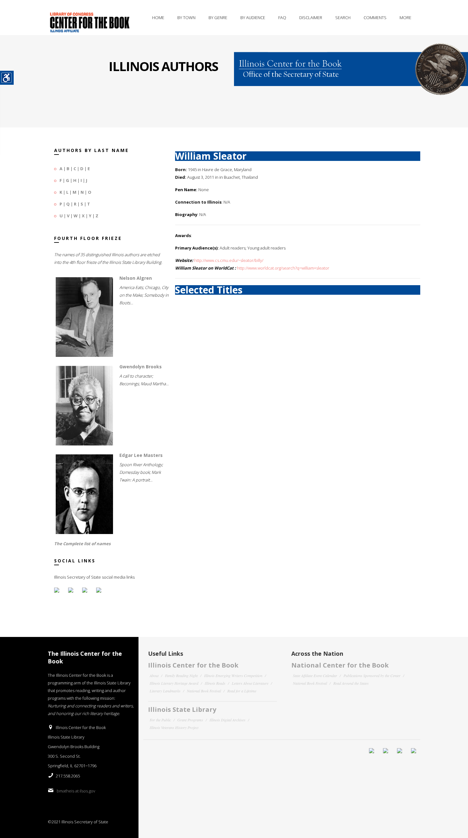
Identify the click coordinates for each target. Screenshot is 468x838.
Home (158, 17)
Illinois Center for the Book (193, 665)
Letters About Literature (250, 683)
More (405, 17)
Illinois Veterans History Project (174, 727)
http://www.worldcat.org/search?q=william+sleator (283, 268)
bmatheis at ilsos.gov (76, 791)
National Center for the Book (340, 665)
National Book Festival (204, 690)
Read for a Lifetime (241, 690)
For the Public (160, 719)
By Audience (252, 17)
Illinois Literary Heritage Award (174, 683)
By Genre (218, 17)
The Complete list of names (82, 543)
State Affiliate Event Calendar (315, 675)
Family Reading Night (181, 675)
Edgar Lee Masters (141, 455)
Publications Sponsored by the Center (372, 675)
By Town (186, 17)
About (154, 675)
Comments (375, 17)
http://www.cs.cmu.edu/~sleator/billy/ (228, 260)
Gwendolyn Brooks (140, 367)
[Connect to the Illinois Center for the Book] (351, 65)
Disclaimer (310, 17)
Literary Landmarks (165, 690)
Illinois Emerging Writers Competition (233, 675)
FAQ (282, 17)
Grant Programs (190, 719)
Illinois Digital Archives (227, 719)
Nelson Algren (135, 278)
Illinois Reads (215, 683)
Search (343, 17)
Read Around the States (351, 683)
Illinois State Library (182, 709)
